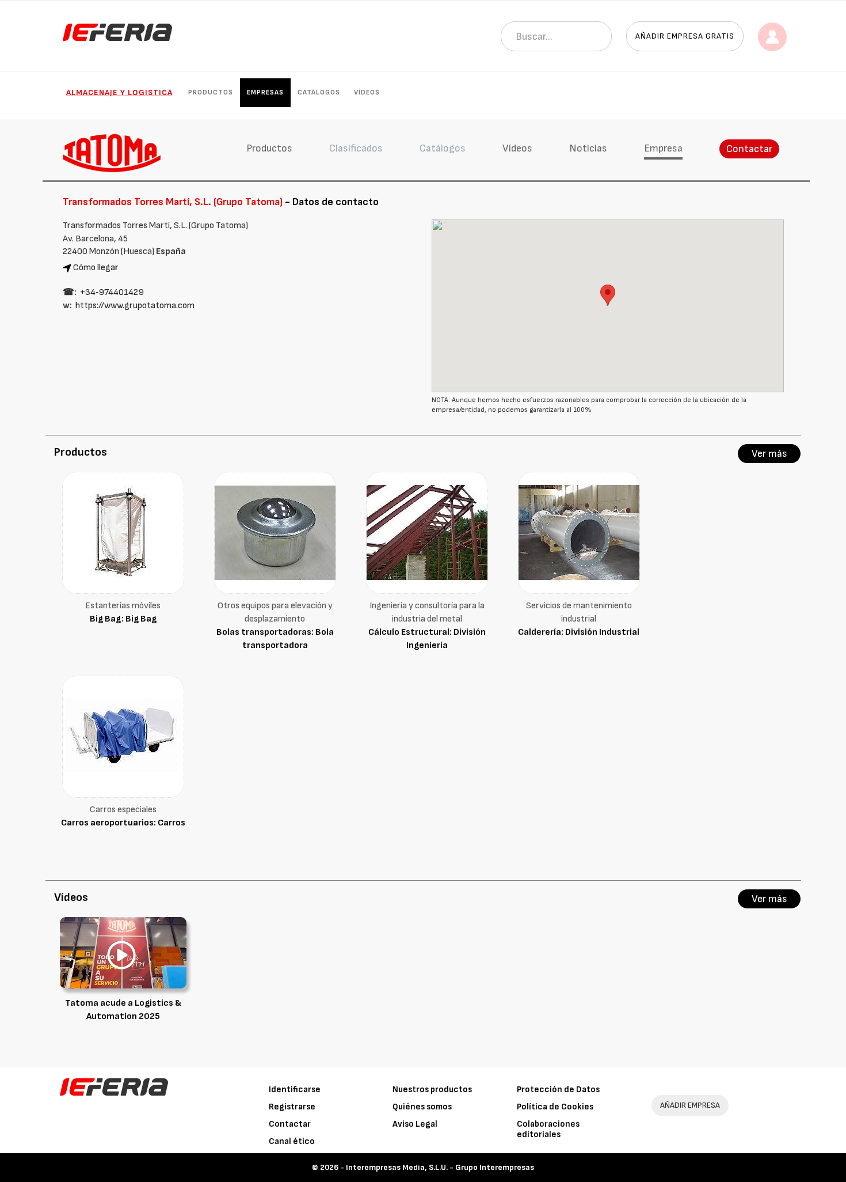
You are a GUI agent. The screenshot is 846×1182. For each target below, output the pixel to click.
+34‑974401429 (112, 292)
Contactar (749, 149)
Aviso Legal (414, 1124)
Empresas (265, 92)
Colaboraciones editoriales (548, 1129)
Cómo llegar (96, 267)
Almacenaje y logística (119, 92)
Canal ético (292, 1141)
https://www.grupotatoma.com (135, 305)
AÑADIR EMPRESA (690, 1105)
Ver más (769, 454)
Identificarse (295, 1089)
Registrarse (292, 1106)
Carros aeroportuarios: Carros (123, 822)
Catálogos (319, 92)
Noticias (588, 148)
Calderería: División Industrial (578, 632)
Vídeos (367, 92)
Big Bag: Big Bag (123, 618)
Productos (210, 92)
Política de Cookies (555, 1106)
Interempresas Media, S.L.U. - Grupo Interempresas (440, 1167)
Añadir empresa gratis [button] (684, 36)
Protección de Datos (558, 1089)
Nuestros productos (432, 1089)
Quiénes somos (422, 1106)
